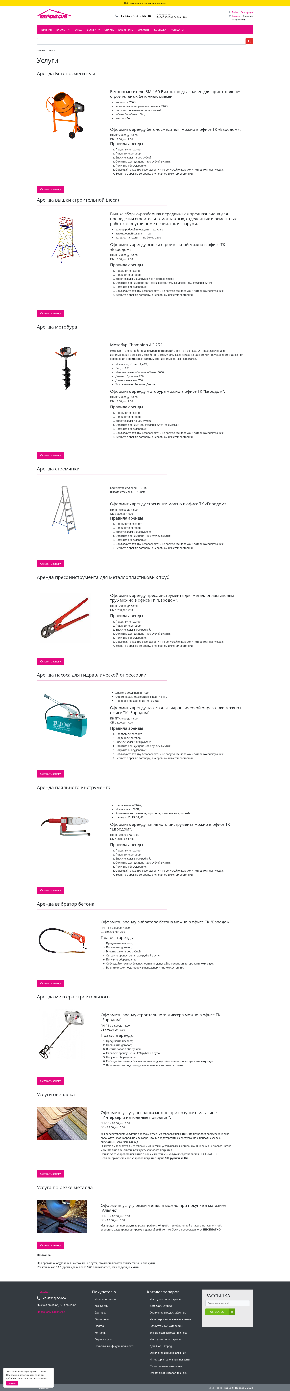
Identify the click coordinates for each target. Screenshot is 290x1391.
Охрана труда (103, 1339)
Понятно (12, 1383)
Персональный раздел (51, 1312)
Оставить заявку (50, 189)
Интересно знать (105, 1299)
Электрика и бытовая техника (168, 1332)
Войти (235, 12)
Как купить (101, 1306)
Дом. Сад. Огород (161, 1306)
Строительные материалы (166, 1326)
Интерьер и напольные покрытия (170, 1319)
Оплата (99, 1326)
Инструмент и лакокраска (165, 1299)
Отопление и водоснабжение (168, 1312)
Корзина (236, 16)
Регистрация (246, 12)
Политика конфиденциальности (114, 1346)
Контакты (100, 1332)
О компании (102, 1319)
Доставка (100, 1312)
